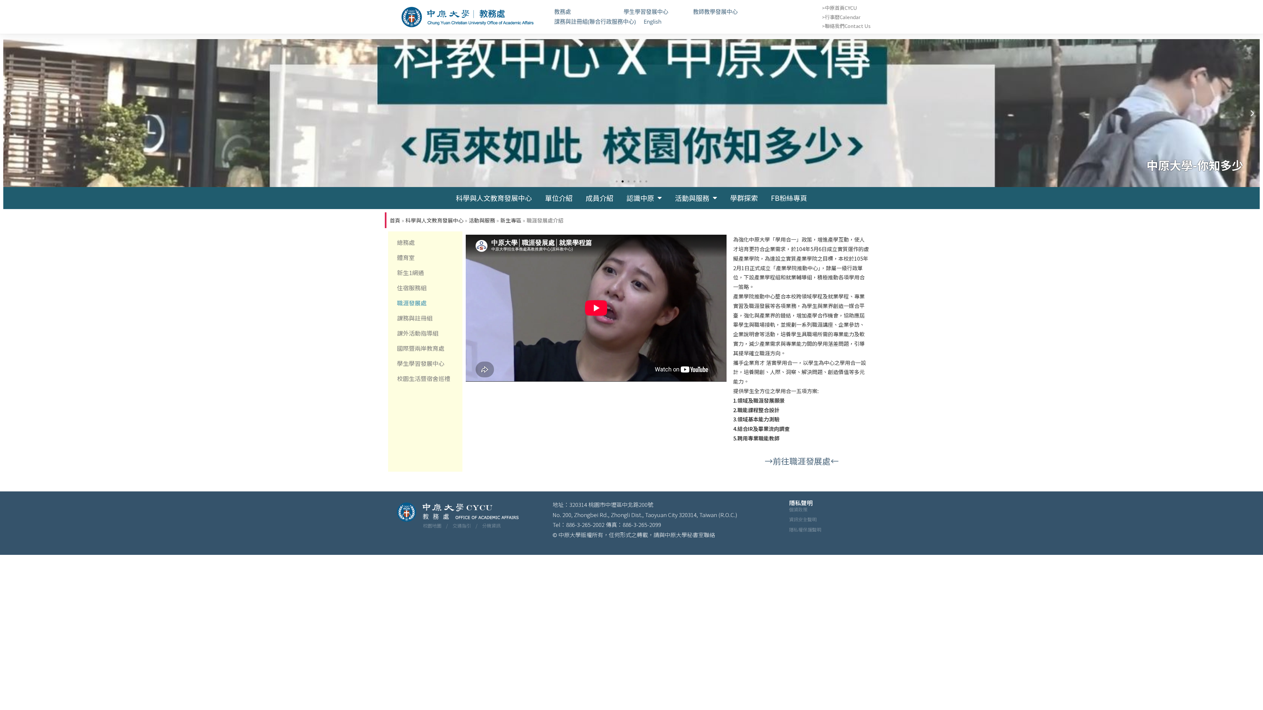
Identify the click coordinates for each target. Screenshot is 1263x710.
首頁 (395, 220)
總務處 (406, 242)
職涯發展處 (412, 302)
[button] (11, 113)
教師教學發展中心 (724, 11)
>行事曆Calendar (841, 16)
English (652, 21)
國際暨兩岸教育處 (420, 348)
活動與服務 (692, 198)
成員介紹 (599, 198)
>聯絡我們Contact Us (846, 25)
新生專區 (510, 220)
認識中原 (640, 198)
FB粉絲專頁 (789, 198)
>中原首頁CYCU (839, 7)
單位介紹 (559, 198)
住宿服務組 (412, 287)
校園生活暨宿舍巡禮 (423, 378)
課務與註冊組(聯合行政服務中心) (595, 21)
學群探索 (744, 198)
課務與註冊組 (415, 318)
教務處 (585, 11)
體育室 (406, 257)
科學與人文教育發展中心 (494, 198)
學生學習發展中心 (654, 11)
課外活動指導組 (417, 333)
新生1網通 (410, 272)
